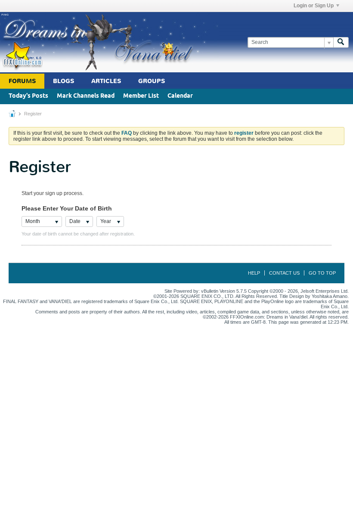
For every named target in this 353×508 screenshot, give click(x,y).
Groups (151, 81)
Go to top (322, 273)
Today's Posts (28, 96)
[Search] (341, 42)
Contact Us (284, 273)
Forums (22, 81)
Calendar (180, 96)
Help (254, 273)
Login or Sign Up (314, 6)
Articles (106, 81)
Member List (141, 96)
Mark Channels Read (86, 96)
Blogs (63, 81)
